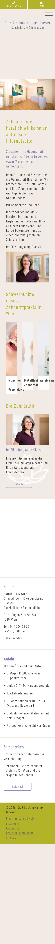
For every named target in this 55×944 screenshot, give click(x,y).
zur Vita (19, 483)
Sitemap (11, 837)
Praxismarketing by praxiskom (18, 821)
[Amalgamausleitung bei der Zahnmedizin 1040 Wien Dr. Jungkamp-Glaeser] (43, 348)
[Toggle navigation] (49, 14)
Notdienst (17, 786)
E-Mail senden (13, 638)
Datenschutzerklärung (20, 833)
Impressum (13, 828)
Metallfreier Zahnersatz (28, 382)
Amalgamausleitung (44, 380)
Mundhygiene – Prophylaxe (12, 385)
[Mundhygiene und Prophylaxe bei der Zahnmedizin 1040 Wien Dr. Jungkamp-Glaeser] (11, 348)
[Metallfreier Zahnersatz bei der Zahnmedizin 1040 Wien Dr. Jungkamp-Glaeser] (27, 348)
